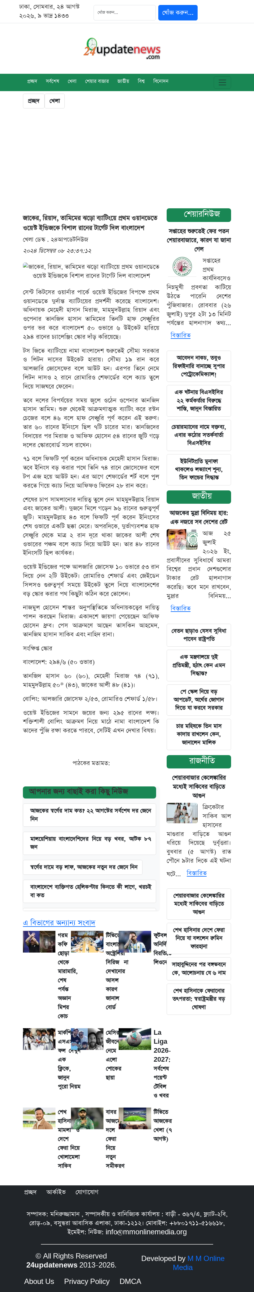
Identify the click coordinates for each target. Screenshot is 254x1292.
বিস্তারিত (180, 335)
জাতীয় (123, 82)
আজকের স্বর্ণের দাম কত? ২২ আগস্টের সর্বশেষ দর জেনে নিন (90, 815)
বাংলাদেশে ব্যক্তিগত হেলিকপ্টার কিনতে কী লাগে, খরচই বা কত (90, 891)
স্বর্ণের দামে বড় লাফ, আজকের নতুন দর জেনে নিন (84, 867)
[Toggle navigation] (222, 82)
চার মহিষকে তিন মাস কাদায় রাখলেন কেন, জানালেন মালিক (199, 734)
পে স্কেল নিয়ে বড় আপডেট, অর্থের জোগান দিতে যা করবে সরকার (199, 700)
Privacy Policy (87, 1281)
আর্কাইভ (56, 1192)
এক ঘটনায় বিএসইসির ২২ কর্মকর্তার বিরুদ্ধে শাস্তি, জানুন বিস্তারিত (199, 400)
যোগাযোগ (87, 1192)
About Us (39, 1281)
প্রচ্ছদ (32, 82)
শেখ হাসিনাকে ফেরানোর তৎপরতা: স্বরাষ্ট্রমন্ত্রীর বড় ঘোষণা (199, 999)
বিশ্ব (141, 82)
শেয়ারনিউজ (202, 214)
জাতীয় (202, 496)
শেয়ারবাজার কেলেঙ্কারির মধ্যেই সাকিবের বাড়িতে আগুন (199, 787)
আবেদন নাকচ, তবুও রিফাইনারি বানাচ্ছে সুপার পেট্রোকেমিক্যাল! (199, 366)
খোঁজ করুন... (178, 12)
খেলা (72, 82)
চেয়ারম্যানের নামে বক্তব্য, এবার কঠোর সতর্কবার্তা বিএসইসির (199, 435)
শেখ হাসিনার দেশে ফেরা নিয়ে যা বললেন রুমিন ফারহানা (199, 938)
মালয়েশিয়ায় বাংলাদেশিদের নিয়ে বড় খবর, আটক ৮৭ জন (90, 843)
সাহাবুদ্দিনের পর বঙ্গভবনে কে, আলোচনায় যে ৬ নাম (199, 968)
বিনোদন (161, 82)
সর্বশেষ (52, 82)
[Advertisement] (127, 160)
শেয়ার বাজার (97, 82)
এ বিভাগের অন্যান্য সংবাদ (59, 923)
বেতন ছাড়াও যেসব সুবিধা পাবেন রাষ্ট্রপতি (199, 635)
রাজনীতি (202, 761)
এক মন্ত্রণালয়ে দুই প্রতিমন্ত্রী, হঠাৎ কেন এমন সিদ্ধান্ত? (199, 665)
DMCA (130, 1281)
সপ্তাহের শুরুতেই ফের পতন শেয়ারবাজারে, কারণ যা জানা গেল (199, 240)
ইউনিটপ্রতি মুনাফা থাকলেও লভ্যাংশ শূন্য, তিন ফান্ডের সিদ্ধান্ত (199, 470)
